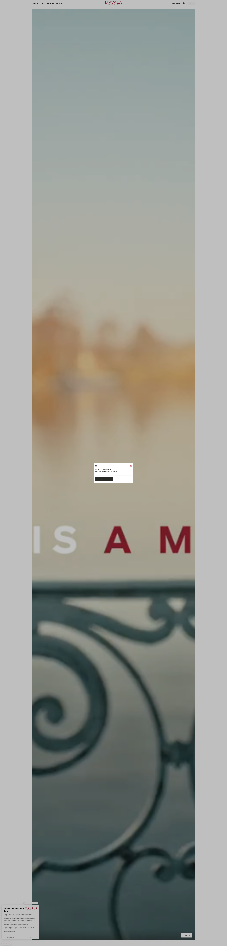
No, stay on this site (123, 478)
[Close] (131, 466)
